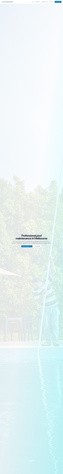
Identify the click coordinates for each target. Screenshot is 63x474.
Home (33, 1)
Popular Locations (44, 1)
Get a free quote (26, 246)
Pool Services (37, 1)
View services (37, 246)
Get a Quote (58, 1)
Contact (51, 1)
